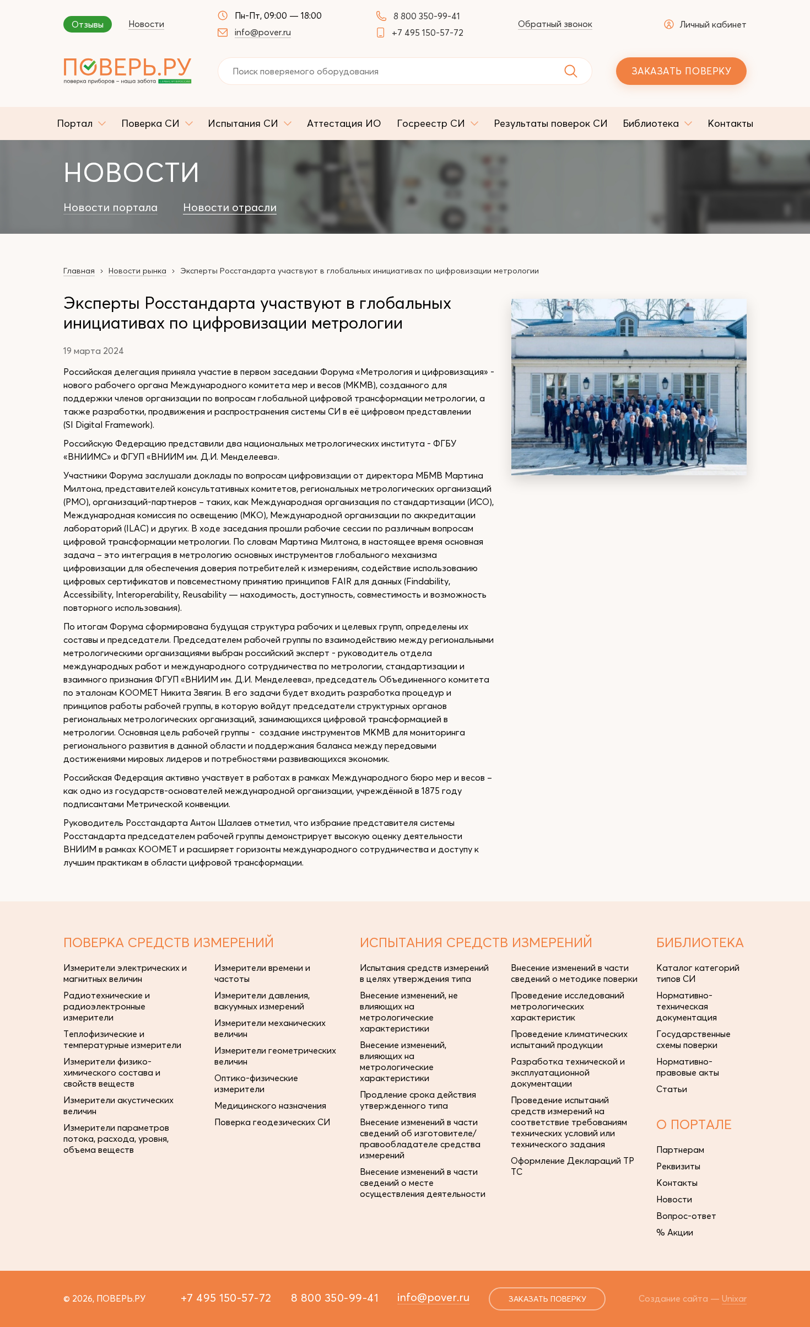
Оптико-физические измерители (256, 1083)
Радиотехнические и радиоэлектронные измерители (106, 1006)
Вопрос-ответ (686, 1215)
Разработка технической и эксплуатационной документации (568, 1072)
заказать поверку (547, 1299)
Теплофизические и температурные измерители (122, 1039)
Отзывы (88, 24)
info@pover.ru (263, 31)
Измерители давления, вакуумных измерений (262, 1001)
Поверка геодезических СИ (272, 1121)
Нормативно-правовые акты (687, 1067)
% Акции (674, 1232)
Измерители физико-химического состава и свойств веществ (111, 1072)
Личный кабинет (713, 24)
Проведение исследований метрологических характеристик (567, 1006)
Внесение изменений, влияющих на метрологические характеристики (403, 1061)
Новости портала (110, 207)
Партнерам (680, 1149)
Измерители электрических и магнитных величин (125, 973)
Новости (146, 23)
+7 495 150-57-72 (427, 32)
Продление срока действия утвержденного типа (418, 1100)
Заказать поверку (681, 71)
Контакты (677, 1182)
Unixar (734, 1298)
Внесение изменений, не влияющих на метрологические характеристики (409, 1012)
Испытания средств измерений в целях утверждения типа (424, 973)
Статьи (671, 1088)
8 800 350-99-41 (426, 16)
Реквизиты (678, 1166)
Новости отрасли (230, 207)
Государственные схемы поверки (693, 1039)
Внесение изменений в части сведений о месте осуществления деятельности (422, 1182)
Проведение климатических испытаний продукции (569, 1039)
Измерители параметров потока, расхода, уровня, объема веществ (116, 1138)
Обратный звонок (555, 23)
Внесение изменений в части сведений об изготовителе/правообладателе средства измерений (420, 1138)
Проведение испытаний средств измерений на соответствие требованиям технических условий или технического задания (569, 1121)
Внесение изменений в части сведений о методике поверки (574, 973)
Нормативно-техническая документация (686, 1006)
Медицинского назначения (270, 1105)
